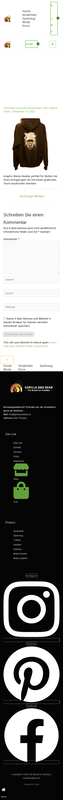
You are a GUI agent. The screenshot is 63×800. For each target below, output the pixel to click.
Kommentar (11, 239)
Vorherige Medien (31, 196)
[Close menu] (7, 360)
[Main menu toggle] (52, 44)
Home (3, 796)
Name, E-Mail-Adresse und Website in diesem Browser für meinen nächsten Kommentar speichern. (27, 322)
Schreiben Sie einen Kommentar (22, 108)
